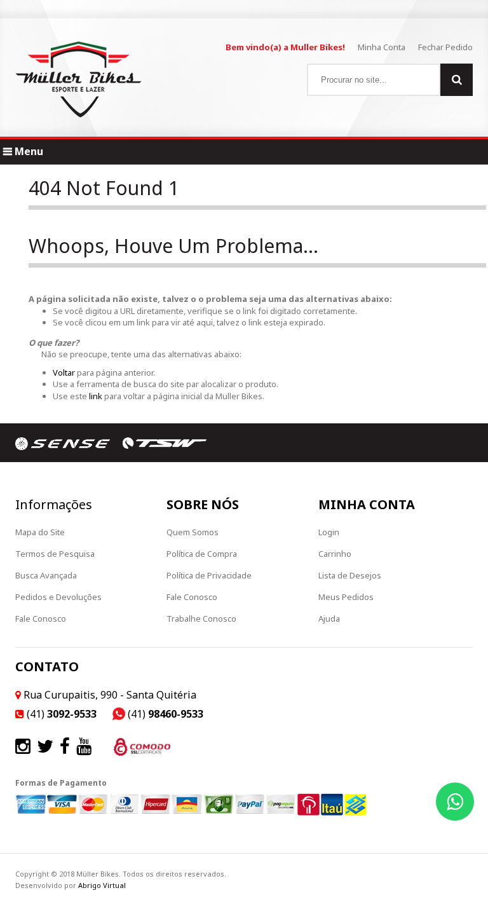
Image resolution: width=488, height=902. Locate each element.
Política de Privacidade (209, 575)
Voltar (64, 372)
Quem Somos (192, 532)
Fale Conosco (40, 618)
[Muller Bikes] (78, 79)
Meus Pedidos (346, 597)
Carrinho (334, 553)
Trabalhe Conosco (201, 618)
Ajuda (329, 618)
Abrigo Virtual (102, 885)
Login (328, 532)
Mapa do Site (40, 532)
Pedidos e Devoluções (58, 597)
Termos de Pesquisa (55, 553)
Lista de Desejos (349, 575)
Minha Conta (381, 47)
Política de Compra (201, 553)
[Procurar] (456, 80)
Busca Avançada (46, 575)
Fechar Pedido (445, 47)
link (94, 396)
